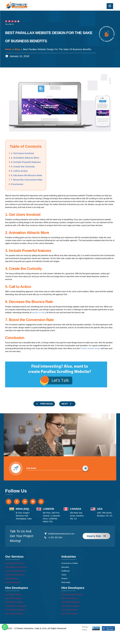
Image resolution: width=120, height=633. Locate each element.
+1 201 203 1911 (55, 537)
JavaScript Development (14, 575)
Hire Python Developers (14, 602)
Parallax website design (90, 348)
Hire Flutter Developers (70, 606)
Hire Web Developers (13, 594)
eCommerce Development (15, 571)
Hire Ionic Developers (69, 610)
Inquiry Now (94, 536)
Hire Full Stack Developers (15, 610)
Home (8, 49)
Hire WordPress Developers (16, 606)
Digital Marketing (11, 578)
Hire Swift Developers (69, 614)
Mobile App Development (14, 563)
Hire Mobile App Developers (72, 594)
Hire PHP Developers (13, 598)
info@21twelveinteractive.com (61, 534)
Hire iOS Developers (69, 598)
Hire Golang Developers (14, 614)
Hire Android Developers (70, 602)
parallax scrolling (39, 313)
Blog (17, 49)
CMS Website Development (15, 567)
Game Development (13, 582)
